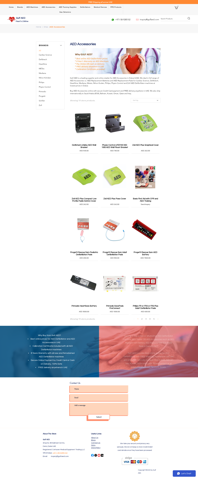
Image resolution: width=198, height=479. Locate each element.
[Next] (158, 319)
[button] (20, 7)
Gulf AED (21, 18)
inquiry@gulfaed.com (60, 456)
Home (38, 27)
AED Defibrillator (58, 339)
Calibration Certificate (43, 346)
